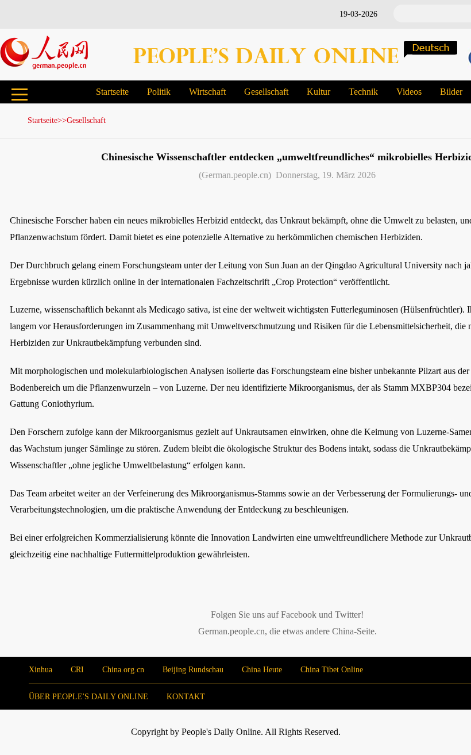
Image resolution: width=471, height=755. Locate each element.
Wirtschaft (207, 92)
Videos (409, 92)
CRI (77, 669)
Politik (159, 92)
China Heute (262, 669)
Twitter (348, 614)
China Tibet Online (331, 669)
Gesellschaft (266, 92)
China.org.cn (123, 669)
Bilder (451, 92)
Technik (363, 92)
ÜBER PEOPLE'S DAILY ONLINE (88, 696)
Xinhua (40, 669)
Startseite (112, 92)
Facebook (298, 614)
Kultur (318, 92)
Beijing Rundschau (193, 669)
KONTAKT (186, 696)
